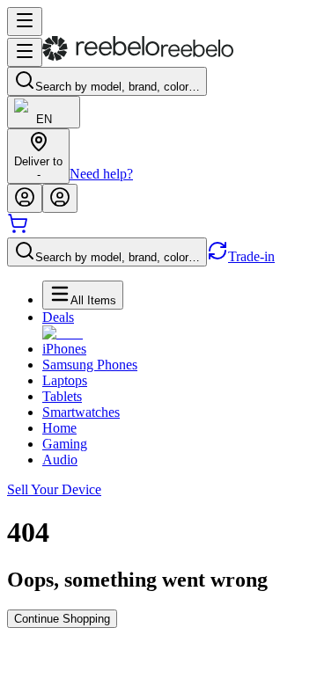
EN (44, 119)
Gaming (64, 443)
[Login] (24, 198)
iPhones (64, 348)
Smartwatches (81, 412)
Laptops (64, 380)
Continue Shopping (62, 618)
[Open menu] (24, 21)
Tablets (62, 396)
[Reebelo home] (137, 56)
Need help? (101, 173)
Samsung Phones (89, 364)
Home (59, 427)
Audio (59, 459)
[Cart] (17, 229)
